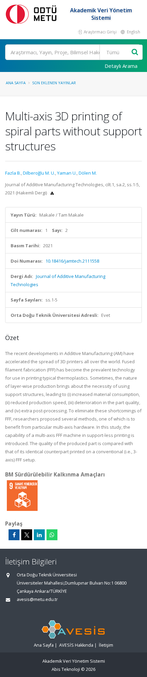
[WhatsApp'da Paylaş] (51, 534)
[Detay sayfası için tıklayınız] (22, 495)
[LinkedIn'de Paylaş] (39, 534)
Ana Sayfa (16, 82)
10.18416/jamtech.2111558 (72, 261)
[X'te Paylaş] (26, 534)
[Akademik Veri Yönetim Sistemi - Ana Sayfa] (32, 14)
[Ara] (135, 52)
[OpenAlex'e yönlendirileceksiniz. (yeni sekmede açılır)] (52, 193)
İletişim (106, 645)
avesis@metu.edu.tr (37, 599)
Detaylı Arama (121, 65)
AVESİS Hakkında (76, 645)
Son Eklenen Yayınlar (54, 82)
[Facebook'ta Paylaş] (14, 534)
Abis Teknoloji (66, 669)
